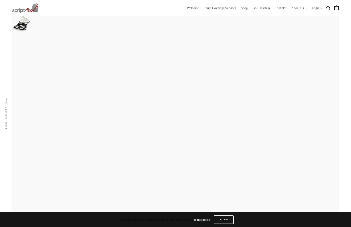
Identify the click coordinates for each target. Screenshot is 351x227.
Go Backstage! (262, 8)
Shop (244, 8)
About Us (297, 8)
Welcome (193, 8)
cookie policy (201, 219)
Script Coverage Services (220, 8)
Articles (281, 8)
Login (316, 8)
